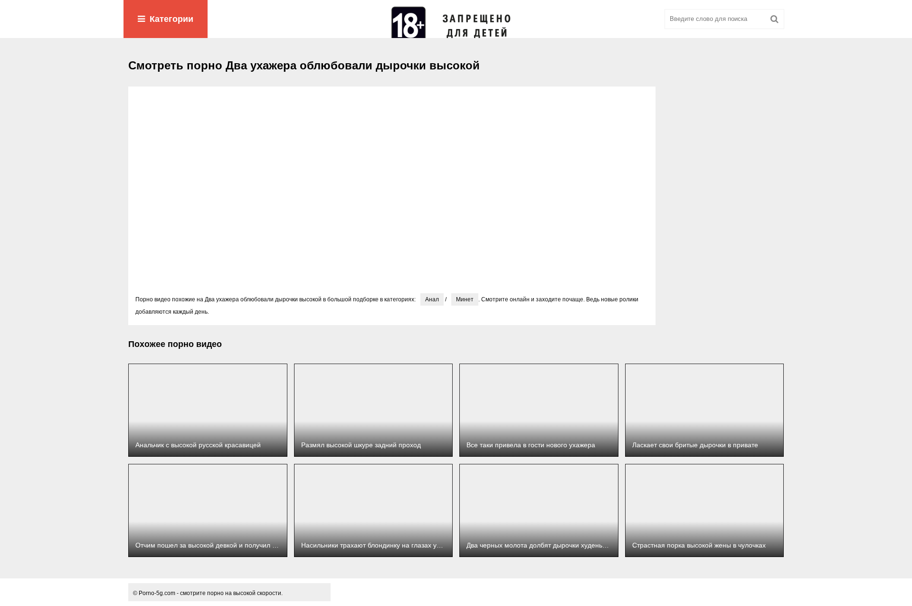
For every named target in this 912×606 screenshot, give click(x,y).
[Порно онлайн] (456, 19)
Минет (465, 299)
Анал (432, 299)
